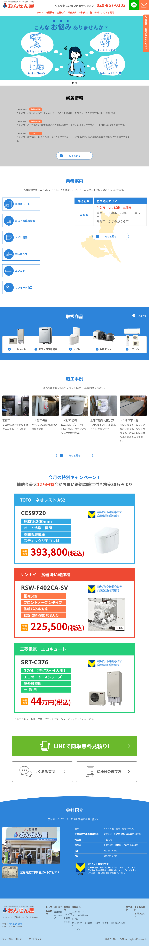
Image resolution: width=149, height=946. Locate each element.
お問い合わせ (139, 914)
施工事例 (94, 12)
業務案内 (72, 12)
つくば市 (114, 207)
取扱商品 (83, 12)
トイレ (76, 349)
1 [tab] (73, 83)
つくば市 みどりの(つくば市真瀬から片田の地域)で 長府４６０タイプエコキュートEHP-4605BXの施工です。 (71, 125)
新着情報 (50, 12)
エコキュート (19, 349)
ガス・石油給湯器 (48, 349)
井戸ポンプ (105, 349)
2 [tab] (76, 83)
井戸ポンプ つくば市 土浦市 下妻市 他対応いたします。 (98, 924)
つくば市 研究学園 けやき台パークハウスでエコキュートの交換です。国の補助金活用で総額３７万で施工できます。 (73, 139)
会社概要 (58, 911)
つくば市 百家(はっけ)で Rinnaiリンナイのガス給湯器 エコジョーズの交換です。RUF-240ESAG (65, 112)
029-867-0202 (111, 5)
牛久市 (101, 207)
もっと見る (74, 155)
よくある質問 (107, 12)
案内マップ (58, 916)
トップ (40, 12)
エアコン (134, 349)
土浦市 (127, 207)
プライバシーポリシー (13, 939)
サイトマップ (35, 939)
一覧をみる (141, 315)
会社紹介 (61, 12)
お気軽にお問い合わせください (146, 33)
